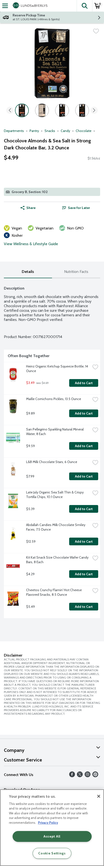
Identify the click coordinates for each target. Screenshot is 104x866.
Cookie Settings (52, 853)
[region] (52, 827)
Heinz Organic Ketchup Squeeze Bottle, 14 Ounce (57, 368)
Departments (14, 131)
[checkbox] (96, 31)
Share (31, 208)
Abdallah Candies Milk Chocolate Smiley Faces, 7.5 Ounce (56, 527)
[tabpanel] (52, 450)
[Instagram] (87, 776)
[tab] (28, 271)
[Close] (98, 796)
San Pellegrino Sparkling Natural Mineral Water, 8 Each (55, 431)
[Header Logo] (28, 5)
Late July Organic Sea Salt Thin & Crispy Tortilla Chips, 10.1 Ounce (55, 494)
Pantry (34, 131)
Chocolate (83, 131)
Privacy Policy (48, 822)
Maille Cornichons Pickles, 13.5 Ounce (53, 399)
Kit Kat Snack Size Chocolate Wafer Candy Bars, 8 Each (57, 559)
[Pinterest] (95, 776)
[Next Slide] (94, 110)
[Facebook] (72, 776)
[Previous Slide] (10, 110)
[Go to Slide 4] (82, 110)
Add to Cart (84, 383)
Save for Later (79, 208)
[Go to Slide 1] (22, 110)
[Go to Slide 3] (62, 110)
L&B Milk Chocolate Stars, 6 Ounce (51, 462)
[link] (76, 208)
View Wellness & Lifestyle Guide (31, 244)
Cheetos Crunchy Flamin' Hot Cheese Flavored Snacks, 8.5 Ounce (54, 592)
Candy (65, 131)
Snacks (50, 131)
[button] (84, 6)
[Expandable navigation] (5, 6)
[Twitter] (80, 776)
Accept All (52, 836)
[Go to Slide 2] (42, 110)
